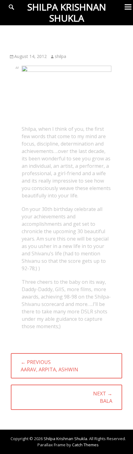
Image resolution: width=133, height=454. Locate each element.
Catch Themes (85, 445)
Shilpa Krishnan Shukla (66, 12)
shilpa (60, 56)
